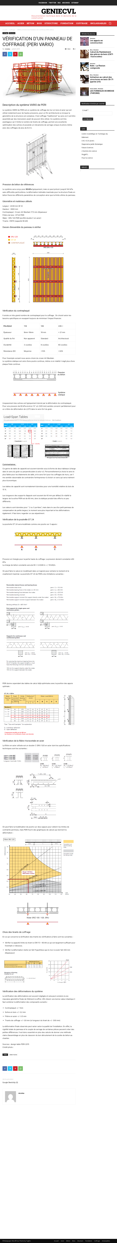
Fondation (88, 1241)
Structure (12, 33)
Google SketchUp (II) (10, 1082)
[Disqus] (39, 1141)
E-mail (85, 110)
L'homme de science (89, 151)
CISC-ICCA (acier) (88, 141)
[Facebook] (5, 54)
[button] (110, 23)
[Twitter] (10, 54)
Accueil (5, 30)
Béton (68, 1241)
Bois (73, 1241)
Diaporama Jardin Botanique (92, 144)
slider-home (13, 1054)
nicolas (7, 49)
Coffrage (12, 30)
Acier (62, 1241)
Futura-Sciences (87, 147)
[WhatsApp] (20, 54)
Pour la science (87, 158)
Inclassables (106, 1241)
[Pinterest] (15, 54)
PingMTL (85, 154)
